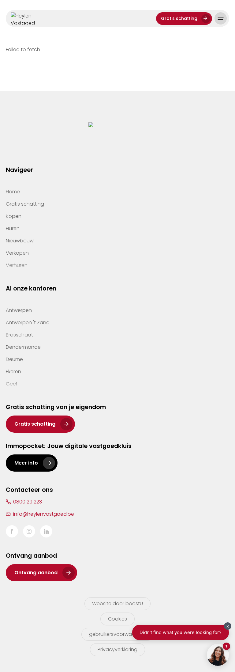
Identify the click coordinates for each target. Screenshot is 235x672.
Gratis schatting (179, 18)
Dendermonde (23, 347)
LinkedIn (46, 531)
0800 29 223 (27, 501)
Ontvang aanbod (36, 572)
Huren (13, 228)
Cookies (117, 618)
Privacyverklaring (117, 649)
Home (13, 191)
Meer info (26, 462)
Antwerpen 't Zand (28, 322)
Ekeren (13, 371)
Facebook (12, 531)
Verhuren (17, 265)
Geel (11, 383)
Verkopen (17, 252)
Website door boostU (117, 603)
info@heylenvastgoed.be (43, 514)
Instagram (29, 531)
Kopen (13, 216)
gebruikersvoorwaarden (117, 634)
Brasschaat (19, 334)
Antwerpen (19, 310)
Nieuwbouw (20, 240)
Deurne (14, 359)
